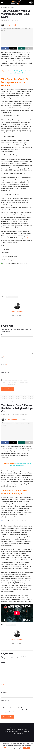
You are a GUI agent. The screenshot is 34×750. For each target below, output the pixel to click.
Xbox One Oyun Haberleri (17, 733)
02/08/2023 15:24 (24, 25)
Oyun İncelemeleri (16, 727)
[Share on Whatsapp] (21, 48)
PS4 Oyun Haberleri (24, 731)
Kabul (26, 748)
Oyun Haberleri (10, 7)
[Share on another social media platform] (29, 48)
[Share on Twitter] (13, 48)
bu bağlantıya (28, 238)
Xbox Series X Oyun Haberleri (11, 731)
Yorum (3, 335)
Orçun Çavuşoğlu (12, 25)
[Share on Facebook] (5, 48)
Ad (2, 357)
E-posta (4, 365)
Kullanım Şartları (8, 748)
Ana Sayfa (3, 7)
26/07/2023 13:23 (24, 419)
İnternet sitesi (5, 372)
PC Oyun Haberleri (11, 729)
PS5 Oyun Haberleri (21, 729)
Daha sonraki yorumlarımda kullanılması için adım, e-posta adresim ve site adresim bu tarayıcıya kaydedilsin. (16, 382)
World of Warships (12, 297)
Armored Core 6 (11, 624)
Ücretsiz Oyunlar (26, 727)
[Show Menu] (2, 2)
